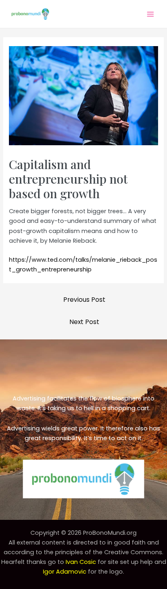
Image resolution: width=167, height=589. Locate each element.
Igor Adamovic (64, 572)
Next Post (84, 322)
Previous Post (84, 299)
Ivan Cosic (81, 562)
